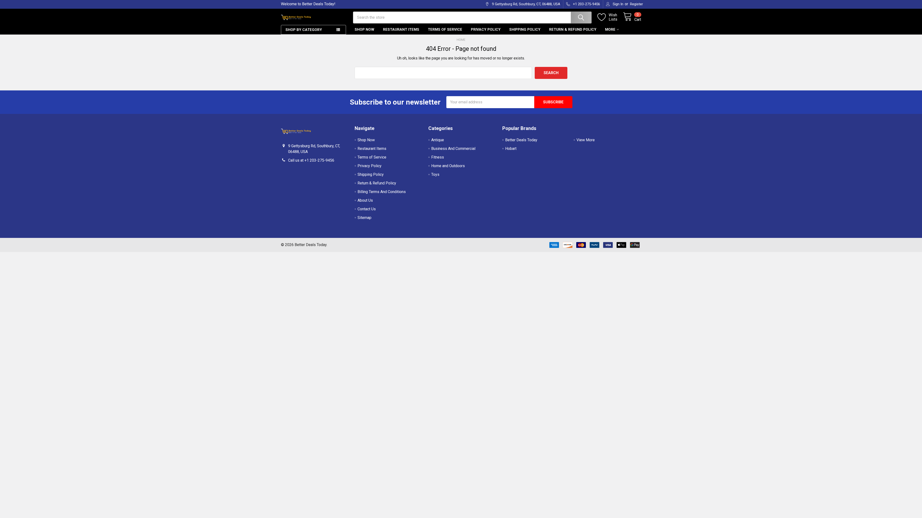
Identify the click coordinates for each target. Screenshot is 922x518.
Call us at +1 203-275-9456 (311, 160)
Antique (437, 140)
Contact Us (367, 209)
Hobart (510, 148)
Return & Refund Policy (572, 29)
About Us (365, 200)
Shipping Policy (524, 29)
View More (585, 140)
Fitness (437, 157)
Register (636, 4)
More (610, 29)
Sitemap (364, 217)
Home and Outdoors (448, 166)
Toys (435, 174)
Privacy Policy (486, 29)
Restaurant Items (401, 29)
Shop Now (364, 29)
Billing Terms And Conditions (382, 191)
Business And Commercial (453, 148)
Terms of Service (445, 29)
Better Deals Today (521, 140)
